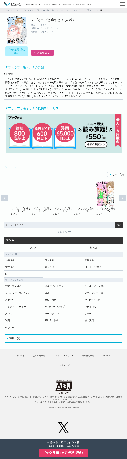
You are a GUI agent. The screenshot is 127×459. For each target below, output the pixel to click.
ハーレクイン (52, 313)
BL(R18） (10, 327)
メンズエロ (11, 313)
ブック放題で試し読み (16, 51)
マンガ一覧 (34, 10)
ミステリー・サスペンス (18, 293)
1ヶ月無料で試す (42, 53)
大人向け (49, 267)
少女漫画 (49, 260)
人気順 (33, 247)
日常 (47, 293)
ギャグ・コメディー (15, 306)
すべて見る (118, 174)
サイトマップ (63, 365)
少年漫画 (9, 260)
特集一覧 (14, 338)
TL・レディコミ (93, 267)
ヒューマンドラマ (65, 10)
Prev (4, 198)
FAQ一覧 (106, 355)
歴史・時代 (50, 300)
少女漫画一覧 (48, 10)
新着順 (93, 247)
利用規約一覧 (88, 355)
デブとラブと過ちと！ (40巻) (52, 20)
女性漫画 (9, 267)
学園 (7, 320)
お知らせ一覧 (39, 355)
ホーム (7, 10)
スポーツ (9, 300)
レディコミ (90, 306)
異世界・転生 (52, 320)
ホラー (88, 313)
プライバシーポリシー (63, 355)
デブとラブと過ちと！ (85, 10)
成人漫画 (89, 320)
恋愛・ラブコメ (13, 286)
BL (6, 274)
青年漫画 (89, 260)
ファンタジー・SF (94, 293)
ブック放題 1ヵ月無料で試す (63, 452)
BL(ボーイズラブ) (94, 300)
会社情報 (20, 355)
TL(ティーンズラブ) (55, 306)
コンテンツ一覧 (19, 10)
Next (122, 198)
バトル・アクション (95, 286)
